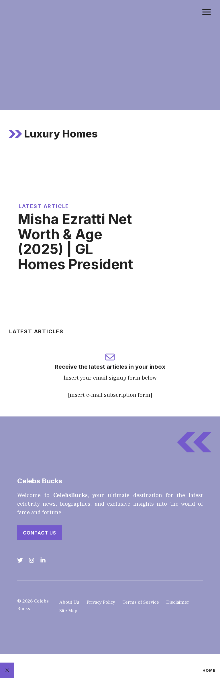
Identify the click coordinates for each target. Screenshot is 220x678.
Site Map (68, 611)
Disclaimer (177, 602)
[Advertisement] (110, 67)
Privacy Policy (101, 602)
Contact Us (39, 533)
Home (209, 670)
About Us (69, 602)
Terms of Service (140, 602)
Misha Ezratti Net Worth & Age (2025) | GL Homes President (75, 242)
